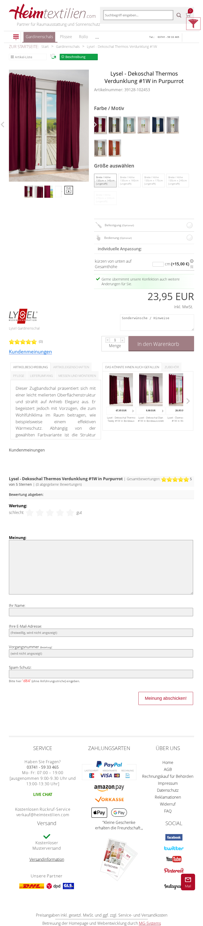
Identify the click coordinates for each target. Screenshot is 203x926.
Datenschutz (167, 790)
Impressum (168, 783)
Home (167, 762)
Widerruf (168, 804)
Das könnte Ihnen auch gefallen (132, 367)
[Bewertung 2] (40, 512)
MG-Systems (150, 923)
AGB (168, 769)
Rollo (83, 36)
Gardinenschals (39, 36)
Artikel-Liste (23, 57)
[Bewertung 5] (70, 512)
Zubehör (172, 367)
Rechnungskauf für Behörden (167, 776)
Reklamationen (168, 797)
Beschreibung (75, 57)
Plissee (66, 36)
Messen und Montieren (77, 375)
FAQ (168, 811)
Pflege (18, 375)
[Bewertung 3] (50, 512)
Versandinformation (46, 859)
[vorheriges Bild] (2, 124)
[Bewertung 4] (60, 512)
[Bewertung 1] (29, 512)
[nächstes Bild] (95, 124)
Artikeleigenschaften (71, 367)
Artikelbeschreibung (30, 367)
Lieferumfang (41, 375)
